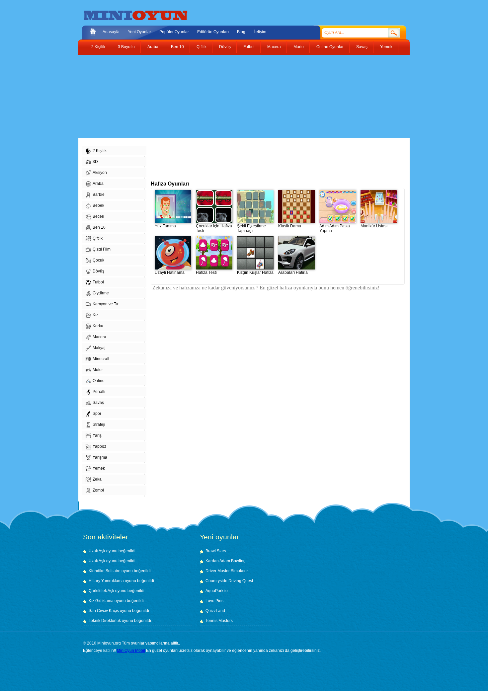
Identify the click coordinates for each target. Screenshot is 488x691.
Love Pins (214, 600)
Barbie (99, 194)
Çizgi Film (102, 249)
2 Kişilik (98, 46)
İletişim (260, 32)
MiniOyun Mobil (131, 650)
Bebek (98, 205)
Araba (152, 46)
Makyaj (99, 348)
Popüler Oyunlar (174, 32)
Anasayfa (111, 32)
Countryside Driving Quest (229, 580)
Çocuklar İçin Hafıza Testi (214, 228)
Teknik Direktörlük (105, 620)
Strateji (99, 424)
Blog (241, 32)
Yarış (97, 435)
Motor (98, 369)
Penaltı (99, 391)
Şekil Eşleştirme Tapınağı (251, 228)
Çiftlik (201, 46)
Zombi (98, 490)
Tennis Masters (219, 620)
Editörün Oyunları (213, 32)
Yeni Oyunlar (139, 32)
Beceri (98, 216)
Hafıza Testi (206, 272)
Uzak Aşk (97, 551)
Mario (298, 46)
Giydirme (101, 293)
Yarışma (100, 457)
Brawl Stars (215, 551)
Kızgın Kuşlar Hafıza (255, 272)
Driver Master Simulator (226, 571)
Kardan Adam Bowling (225, 561)
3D (95, 161)
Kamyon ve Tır (106, 304)
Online (99, 380)
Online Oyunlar (330, 46)
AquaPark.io (216, 590)
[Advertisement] (239, 96)
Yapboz (99, 446)
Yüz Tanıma (165, 226)
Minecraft (101, 358)
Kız (95, 315)
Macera (274, 46)
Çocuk (98, 260)
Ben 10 (177, 46)
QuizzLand (215, 610)
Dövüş (225, 46)
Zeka (97, 479)
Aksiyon (100, 172)
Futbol (249, 46)
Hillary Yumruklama (106, 580)
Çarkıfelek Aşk (101, 590)
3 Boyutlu (126, 46)
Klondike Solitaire (105, 571)
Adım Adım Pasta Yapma (334, 228)
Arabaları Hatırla (293, 272)
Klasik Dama (289, 226)
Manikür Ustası (374, 226)
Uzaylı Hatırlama (170, 272)
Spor (97, 413)
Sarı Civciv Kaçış (104, 610)
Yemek (386, 46)
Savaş (361, 46)
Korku (98, 326)
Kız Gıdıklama (101, 600)
